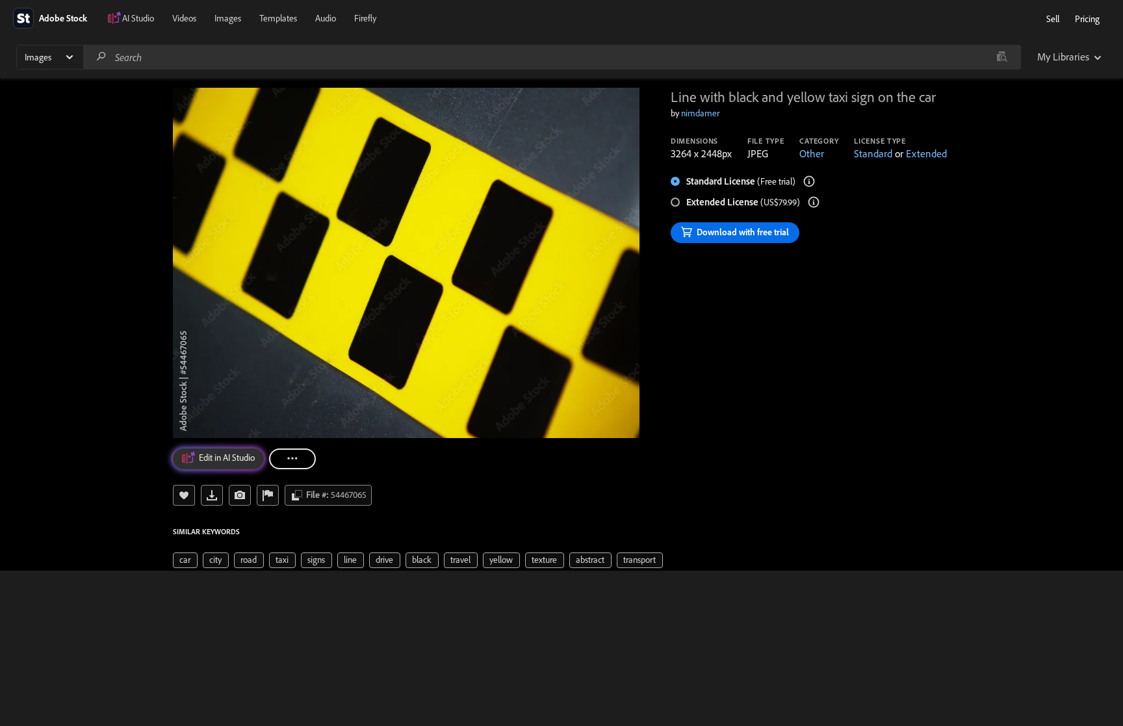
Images (227, 18)
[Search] (101, 56)
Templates (278, 18)
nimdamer (700, 113)
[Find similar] (1002, 57)
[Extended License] (814, 202)
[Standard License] (809, 181)
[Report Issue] (268, 495)
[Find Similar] (240, 495)
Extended (926, 153)
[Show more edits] (292, 458)
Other (811, 153)
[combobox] (552, 57)
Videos (184, 18)
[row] (185, 560)
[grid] (417, 559)
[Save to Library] (184, 495)
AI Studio (138, 18)
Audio (325, 18)
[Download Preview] (212, 495)
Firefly (365, 18)
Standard (873, 153)
